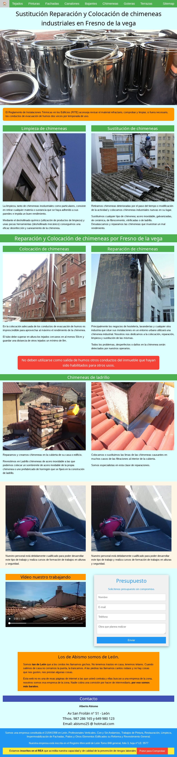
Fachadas (52, 3)
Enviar (131, 640)
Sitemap (168, 3)
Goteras (129, 3)
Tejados (17, 3)
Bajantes (91, 3)
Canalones (71, 3)
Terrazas (146, 3)
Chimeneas (110, 3)
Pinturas (34, 3)
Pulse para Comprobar (152, 750)
